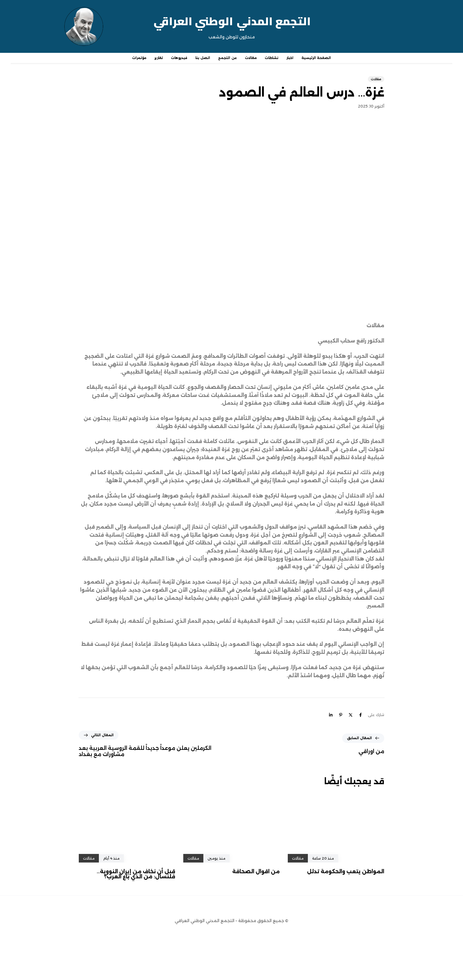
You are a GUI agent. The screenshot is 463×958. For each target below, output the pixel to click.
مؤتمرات (139, 58)
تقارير (158, 58)
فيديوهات (179, 58)
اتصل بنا (202, 58)
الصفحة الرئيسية (316, 58)
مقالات (251, 58)
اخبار (289, 58)
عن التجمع (227, 58)
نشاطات (271, 58)
